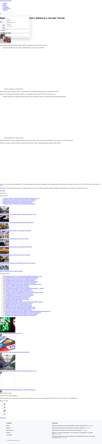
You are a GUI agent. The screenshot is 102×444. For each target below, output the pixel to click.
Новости (5, 10)
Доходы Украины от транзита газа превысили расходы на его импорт (17, 263)
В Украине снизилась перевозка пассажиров (17, 297)
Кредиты (5, 6)
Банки (4, 4)
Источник (2, 190)
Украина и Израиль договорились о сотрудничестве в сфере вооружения (24, 292)
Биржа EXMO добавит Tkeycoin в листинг (11, 333)
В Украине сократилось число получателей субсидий (19, 303)
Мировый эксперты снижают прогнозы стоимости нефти (20, 307)
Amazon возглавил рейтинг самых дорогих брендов (18, 289)
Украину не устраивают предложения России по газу (19, 291)
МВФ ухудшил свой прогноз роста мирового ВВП (19, 305)
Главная (5, 3)
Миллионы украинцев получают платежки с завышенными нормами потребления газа (28, 311)
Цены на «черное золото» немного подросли (11, 271)
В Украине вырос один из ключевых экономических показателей (19, 199)
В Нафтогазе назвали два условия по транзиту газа (18, 304)
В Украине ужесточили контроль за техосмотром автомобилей (19, 203)
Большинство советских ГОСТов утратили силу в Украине (15, 254)
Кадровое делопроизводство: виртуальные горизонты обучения (21, 314)
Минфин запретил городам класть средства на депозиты (17, 202)
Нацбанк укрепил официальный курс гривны (17, 299)
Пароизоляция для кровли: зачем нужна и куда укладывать (21, 315)
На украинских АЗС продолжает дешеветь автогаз (19, 310)
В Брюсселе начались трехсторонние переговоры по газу (20, 308)
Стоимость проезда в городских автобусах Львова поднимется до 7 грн (21, 198)
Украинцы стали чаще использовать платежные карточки (14, 352)
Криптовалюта (7, 8)
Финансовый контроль (6, 0)
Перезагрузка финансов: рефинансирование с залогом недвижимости (23, 312)
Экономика (6, 7)
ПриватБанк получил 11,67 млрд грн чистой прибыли (20, 295)
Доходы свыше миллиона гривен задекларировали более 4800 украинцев (24, 301)
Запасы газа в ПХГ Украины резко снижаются (17, 287)
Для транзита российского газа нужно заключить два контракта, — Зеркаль (24, 288)
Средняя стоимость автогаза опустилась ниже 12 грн (19, 293)
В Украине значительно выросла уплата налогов (18, 296)
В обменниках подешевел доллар (13, 300)
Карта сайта (3, 417)
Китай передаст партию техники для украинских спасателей (18, 201)
